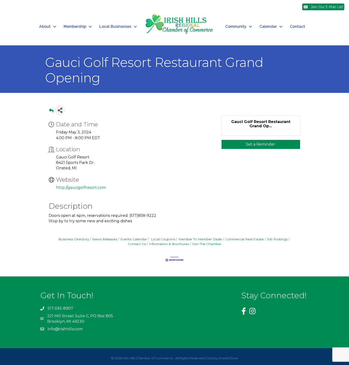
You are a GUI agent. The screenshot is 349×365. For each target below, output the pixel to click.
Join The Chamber (206, 244)
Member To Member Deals (200, 239)
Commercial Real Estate (244, 239)
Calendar (268, 26)
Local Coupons (162, 239)
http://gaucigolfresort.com (81, 187)
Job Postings (277, 239)
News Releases (104, 239)
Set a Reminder (260, 144)
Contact (297, 26)
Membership (75, 26)
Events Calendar (133, 239)
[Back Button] (51, 111)
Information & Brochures (169, 244)
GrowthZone (228, 358)
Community (235, 26)
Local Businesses (115, 26)
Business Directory (73, 239)
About (45, 26)
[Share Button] (60, 110)
